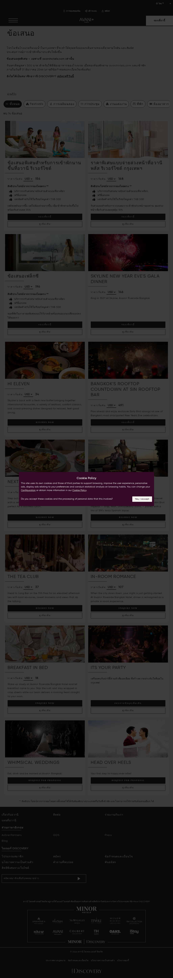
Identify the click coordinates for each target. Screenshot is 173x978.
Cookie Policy (79, 490)
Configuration (28, 490)
